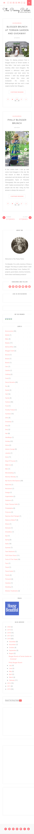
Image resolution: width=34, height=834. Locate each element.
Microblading (9, 473)
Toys (6, 563)
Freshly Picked (10, 410)
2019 (9, 630)
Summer (7, 547)
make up (8, 465)
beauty (7, 343)
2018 (9, 633)
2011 (9, 686)
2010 (9, 689)
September (12, 650)
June (10, 668)
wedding (8, 587)
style (6, 544)
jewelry (7, 453)
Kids (6, 457)
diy (6, 386)
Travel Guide (9, 571)
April (10, 674)
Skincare (8, 528)
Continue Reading (17, 92)
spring (7, 540)
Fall (6, 394)
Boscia (7, 355)
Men (6, 469)
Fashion (7, 402)
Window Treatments (11, 591)
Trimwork (8, 579)
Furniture (8, 414)
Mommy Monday (10, 477)
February (12, 680)
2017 (9, 636)
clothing (7, 374)
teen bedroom (9, 551)
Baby (6, 339)
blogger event (9, 351)
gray (6, 425)
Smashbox (8, 532)
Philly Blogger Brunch (15, 662)
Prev (8, 49)
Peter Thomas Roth (11, 504)
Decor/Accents (10, 382)
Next (25, 49)
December (12, 641)
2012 (9, 683)
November (12, 644)
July (10, 665)
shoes (7, 524)
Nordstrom (8, 488)
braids (7, 359)
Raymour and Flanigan (12, 516)
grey (6, 429)
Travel (7, 567)
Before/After (9, 347)
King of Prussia (10, 461)
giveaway (8, 422)
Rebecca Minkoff (10, 520)
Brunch (7, 362)
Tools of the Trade (11, 559)
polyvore (8, 512)
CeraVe (7, 370)
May (10, 671)
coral (6, 378)
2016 (9, 639)
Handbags (8, 437)
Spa (6, 536)
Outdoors (8, 500)
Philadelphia (9, 508)
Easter (7, 390)
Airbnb (7, 335)
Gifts (6, 418)
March (11, 677)
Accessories (17, 23)
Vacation (8, 583)
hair (6, 433)
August (11, 653)
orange (7, 492)
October (11, 647)
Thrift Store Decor (11, 555)
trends (7, 575)
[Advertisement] (16, 721)
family (7, 398)
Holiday (7, 441)
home (7, 445)
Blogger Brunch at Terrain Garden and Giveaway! (17, 30)
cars (6, 366)
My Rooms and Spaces (12, 481)
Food (6, 406)
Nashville (8, 484)
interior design (10, 449)
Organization (9, 496)
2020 (9, 627)
